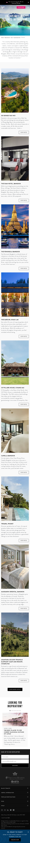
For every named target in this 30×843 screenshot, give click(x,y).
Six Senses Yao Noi (8, 116)
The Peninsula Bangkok (10, 252)
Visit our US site (16, 3)
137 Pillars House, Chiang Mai (12, 388)
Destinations (7, 37)
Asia (12, 37)
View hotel (23, 132)
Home (2, 37)
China (10, 728)
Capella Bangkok (8, 456)
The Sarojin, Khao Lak (10, 320)
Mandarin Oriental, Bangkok (12, 592)
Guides (6, 728)
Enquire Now (21, 7)
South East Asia (17, 37)
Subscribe (15, 765)
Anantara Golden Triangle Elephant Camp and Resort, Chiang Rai (12, 662)
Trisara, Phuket (7, 524)
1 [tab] (10, 710)
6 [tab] (19, 710)
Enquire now (15, 840)
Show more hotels (15, 689)
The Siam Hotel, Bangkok (11, 184)
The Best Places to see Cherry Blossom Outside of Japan (14, 732)
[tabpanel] (15, 730)
